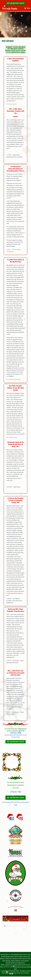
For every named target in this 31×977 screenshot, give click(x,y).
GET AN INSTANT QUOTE (15, 3)
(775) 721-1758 (15, 733)
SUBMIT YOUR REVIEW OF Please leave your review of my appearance (15, 49)
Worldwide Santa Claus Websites (19, 973)
